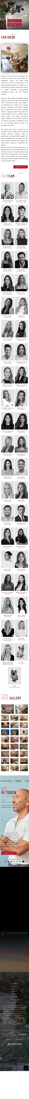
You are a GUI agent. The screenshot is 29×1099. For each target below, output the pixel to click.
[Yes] (1, 832)
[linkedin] (19, 861)
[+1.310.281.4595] (22, 2)
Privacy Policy (8, 1036)
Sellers (14, 989)
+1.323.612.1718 (3, 903)
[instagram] (5, 861)
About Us (14, 996)
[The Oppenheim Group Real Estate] (10, 2)
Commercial (14, 986)
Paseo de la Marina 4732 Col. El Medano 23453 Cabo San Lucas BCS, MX (21, 924)
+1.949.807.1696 (18, 903)
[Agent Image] (14, 1044)
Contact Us (14, 999)
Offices (14, 994)
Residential (14, 983)
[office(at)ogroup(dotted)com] (24, 2)
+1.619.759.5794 (3, 921)
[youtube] (11, 861)
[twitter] (16, 861)
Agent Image (22, 1034)
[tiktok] (8, 861)
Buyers (14, 991)
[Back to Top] (26, 1068)
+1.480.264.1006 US (19, 920)
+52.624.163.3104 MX (19, 919)
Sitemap (17, 1032)
